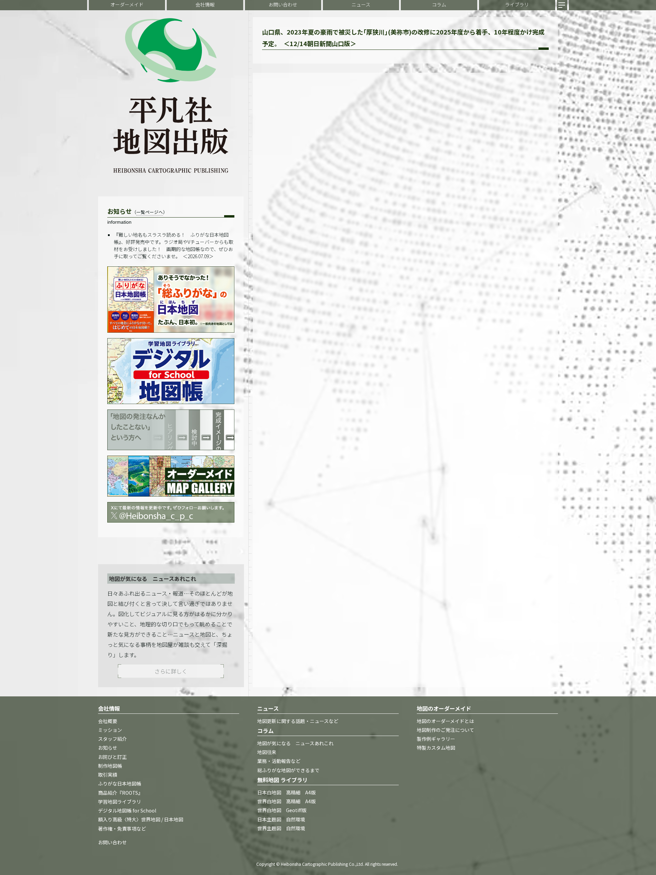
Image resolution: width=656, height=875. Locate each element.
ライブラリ (517, 4)
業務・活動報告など (278, 761)
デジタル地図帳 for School (127, 810)
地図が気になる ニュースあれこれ (295, 743)
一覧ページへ (149, 212)
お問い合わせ (283, 4)
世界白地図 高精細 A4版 (286, 801)
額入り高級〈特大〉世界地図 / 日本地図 (140, 819)
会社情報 (205, 4)
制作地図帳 (110, 765)
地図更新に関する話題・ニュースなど (297, 721)
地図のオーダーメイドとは (445, 721)
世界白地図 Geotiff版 (281, 810)
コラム (439, 4)
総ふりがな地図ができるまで (288, 770)
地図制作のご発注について (445, 729)
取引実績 (107, 775)
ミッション (110, 729)
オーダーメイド (127, 4)
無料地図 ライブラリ (282, 780)
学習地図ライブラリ (119, 801)
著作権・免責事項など (122, 828)
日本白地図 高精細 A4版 (286, 792)
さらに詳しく (170, 671)
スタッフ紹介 (112, 739)
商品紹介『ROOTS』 (120, 792)
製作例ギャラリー (436, 739)
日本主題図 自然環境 (281, 819)
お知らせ (107, 748)
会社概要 (107, 721)
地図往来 (266, 752)
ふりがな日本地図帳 (119, 783)
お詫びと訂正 (112, 756)
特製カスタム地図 (436, 748)
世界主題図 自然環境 (281, 828)
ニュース (361, 4)
